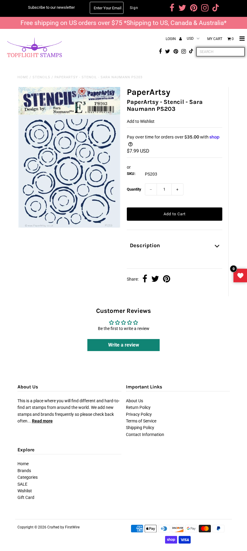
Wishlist (24, 490)
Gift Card (25, 497)
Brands (24, 470)
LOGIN (171, 39)
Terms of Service (141, 421)
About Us (134, 400)
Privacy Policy (139, 414)
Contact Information (145, 434)
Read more (42, 421)
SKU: (131, 173)
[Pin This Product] (166, 279)
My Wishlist (240, 275)
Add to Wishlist (141, 121)
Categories (27, 477)
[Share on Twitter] (155, 279)
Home (22, 77)
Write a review (123, 345)
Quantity (134, 189)
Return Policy (138, 407)
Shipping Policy (140, 427)
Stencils (41, 77)
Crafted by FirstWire (63, 527)
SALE (22, 484)
